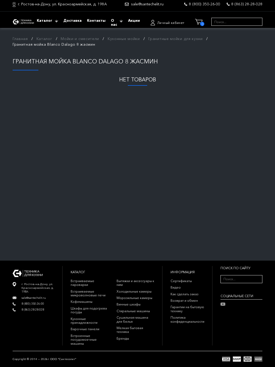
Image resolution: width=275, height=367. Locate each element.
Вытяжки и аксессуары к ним (135, 283)
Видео (176, 287)
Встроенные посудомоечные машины (84, 340)
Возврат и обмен (184, 300)
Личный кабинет (170, 23)
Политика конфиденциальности (187, 319)
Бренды (123, 338)
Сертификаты (181, 281)
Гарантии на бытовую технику (187, 309)
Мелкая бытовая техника (130, 330)
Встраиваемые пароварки (82, 283)
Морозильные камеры (134, 298)
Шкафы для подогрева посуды (89, 310)
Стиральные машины (133, 311)
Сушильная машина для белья (132, 319)
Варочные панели (85, 329)
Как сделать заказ (184, 294)
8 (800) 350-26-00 (204, 4)
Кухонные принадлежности (84, 321)
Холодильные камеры (134, 291)
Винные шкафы (128, 304)
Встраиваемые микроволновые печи (88, 293)
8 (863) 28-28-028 (246, 4)
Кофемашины (81, 302)
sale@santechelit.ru (147, 4)
